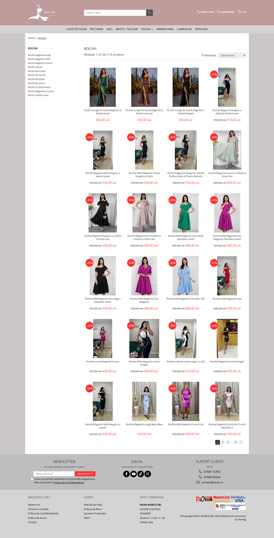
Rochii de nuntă (36, 75)
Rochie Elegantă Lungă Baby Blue (144, 424)
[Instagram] (147, 474)
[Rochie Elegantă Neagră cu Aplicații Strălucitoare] (227, 87)
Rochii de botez (36, 79)
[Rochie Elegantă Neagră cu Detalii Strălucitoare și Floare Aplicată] (186, 150)
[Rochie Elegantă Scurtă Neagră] (227, 338)
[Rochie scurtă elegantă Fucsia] (103, 338)
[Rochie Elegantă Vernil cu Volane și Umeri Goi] (227, 150)
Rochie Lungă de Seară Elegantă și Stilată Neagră (185, 112)
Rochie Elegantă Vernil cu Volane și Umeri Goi (227, 175)
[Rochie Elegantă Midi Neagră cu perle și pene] (103, 150)
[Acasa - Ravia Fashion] (46, 13)
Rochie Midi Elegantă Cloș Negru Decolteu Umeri (103, 300)
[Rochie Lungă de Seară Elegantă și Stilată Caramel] (144, 87)
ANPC (87, 518)
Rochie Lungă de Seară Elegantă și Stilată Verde (102, 112)
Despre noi (34, 504)
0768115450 (212, 471)
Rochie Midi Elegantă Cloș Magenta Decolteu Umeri (227, 237)
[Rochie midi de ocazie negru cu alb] (186, 338)
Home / (33, 38)
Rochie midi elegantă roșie (227, 298)
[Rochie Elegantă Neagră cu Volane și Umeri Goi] (103, 212)
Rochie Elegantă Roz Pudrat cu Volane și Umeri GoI (144, 237)
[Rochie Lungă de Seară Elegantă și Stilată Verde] (103, 87)
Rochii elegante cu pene (41, 91)
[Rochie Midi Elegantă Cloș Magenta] (144, 275)
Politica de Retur (93, 509)
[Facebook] (126, 474)
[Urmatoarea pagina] (240, 442)
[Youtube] (133, 474)
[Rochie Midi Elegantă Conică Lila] (186, 401)
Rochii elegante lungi (39, 55)
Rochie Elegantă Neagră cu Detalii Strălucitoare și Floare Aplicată (185, 175)
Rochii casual (35, 67)
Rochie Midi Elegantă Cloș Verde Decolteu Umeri (185, 237)
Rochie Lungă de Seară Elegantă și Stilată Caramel (144, 112)
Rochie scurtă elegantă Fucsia (102, 361)
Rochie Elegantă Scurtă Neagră (227, 361)
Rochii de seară (36, 83)
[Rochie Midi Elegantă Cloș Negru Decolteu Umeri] (103, 275)
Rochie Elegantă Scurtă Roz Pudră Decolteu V (227, 426)
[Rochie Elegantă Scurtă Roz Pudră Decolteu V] (227, 401)
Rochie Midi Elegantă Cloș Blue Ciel (186, 298)
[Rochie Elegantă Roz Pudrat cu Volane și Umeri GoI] (144, 212)
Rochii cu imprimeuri (39, 87)
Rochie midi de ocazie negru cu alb (186, 361)
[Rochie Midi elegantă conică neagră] (144, 338)
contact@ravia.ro (212, 482)
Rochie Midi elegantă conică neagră (144, 363)
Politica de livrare (37, 518)
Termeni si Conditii (38, 509)
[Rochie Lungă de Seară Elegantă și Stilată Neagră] (186, 87)
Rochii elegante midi (39, 59)
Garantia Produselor (95, 513)
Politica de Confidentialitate (68, 482)
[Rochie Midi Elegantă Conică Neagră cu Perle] (144, 150)
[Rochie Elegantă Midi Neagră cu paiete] (103, 401)
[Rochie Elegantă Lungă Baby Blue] (144, 401)
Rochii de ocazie (36, 71)
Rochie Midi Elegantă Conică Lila (185, 424)
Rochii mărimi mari (38, 95)
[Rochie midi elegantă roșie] (227, 275)
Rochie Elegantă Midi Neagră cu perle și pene (102, 175)
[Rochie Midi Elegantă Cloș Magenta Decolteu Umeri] (227, 212)
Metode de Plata (93, 504)
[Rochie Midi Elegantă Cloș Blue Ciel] (186, 275)
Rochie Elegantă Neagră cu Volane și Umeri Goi (103, 237)
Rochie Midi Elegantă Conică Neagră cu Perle (144, 175)
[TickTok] (140, 474)
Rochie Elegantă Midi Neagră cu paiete (102, 426)
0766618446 (212, 477)
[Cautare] (149, 13)
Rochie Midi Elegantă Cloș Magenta (144, 300)
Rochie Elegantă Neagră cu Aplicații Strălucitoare (227, 112)
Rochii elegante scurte (40, 63)
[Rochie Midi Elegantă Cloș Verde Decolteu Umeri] (186, 212)
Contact (32, 522)
